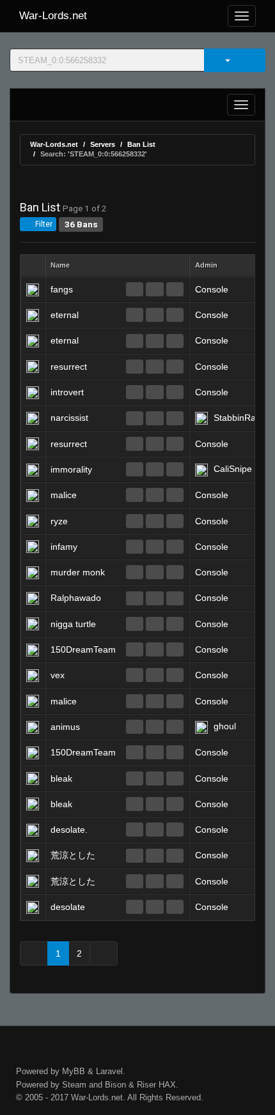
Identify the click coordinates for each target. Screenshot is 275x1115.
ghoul (225, 726)
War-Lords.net (53, 16)
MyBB (73, 1071)
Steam (74, 1084)
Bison (115, 1084)
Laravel (109, 1071)
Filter (42, 224)
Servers (102, 144)
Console (211, 289)
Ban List (141, 144)
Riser (146, 1084)
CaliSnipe (233, 469)
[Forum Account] (134, 289)
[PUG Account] (175, 289)
